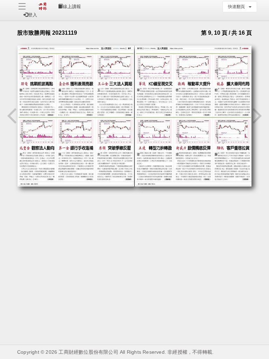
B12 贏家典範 (234, 215)
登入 (32, 15)
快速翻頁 (238, 6)
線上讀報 (72, 6)
